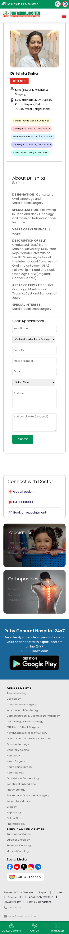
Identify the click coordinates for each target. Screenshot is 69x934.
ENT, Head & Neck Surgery (23, 727)
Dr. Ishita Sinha (24, 73)
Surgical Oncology (18, 840)
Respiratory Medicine (20, 801)
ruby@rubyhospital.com (23, 916)
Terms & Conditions (39, 902)
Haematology (15, 772)
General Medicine (18, 750)
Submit (23, 439)
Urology (11, 807)
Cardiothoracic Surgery (21, 704)
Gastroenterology (18, 744)
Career (58, 892)
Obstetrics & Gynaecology (23, 778)
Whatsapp (57, 930)
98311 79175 (14, 907)
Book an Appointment (29, 512)
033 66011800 (23, 502)
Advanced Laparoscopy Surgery (27, 733)
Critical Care (14, 818)
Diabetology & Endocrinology (25, 721)
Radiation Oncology (19, 845)
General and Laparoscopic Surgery (29, 738)
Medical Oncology (18, 851)
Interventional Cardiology (22, 710)
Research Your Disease (18, 892)
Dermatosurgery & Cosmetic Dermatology (33, 716)
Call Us (34, 930)
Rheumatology (16, 790)
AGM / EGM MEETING (41, 897)
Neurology (13, 755)
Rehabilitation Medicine (21, 784)
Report (43, 892)
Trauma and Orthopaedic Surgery (28, 795)
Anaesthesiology (17, 693)
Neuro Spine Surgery (19, 767)
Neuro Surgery (16, 761)
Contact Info (15, 897)
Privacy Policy (12, 902)
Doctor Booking (11, 930)
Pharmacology (16, 824)
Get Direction (23, 491)
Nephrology (14, 812)
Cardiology (14, 699)
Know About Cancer (19, 834)
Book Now (19, 81)
